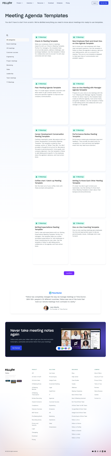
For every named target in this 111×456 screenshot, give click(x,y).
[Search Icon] (7, 35)
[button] (20, 3)
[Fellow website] (7, 3)
